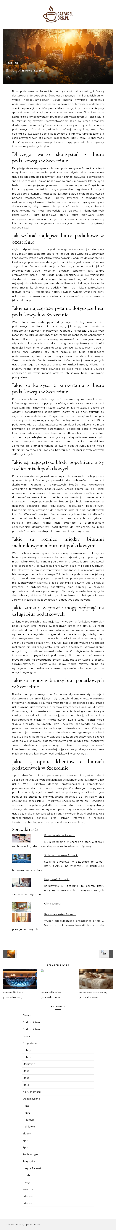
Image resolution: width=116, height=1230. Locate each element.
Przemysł (28, 1119)
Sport (26, 1140)
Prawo (26, 1112)
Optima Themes (32, 1224)
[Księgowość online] (106, 954)
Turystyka (29, 1161)
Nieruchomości (32, 1091)
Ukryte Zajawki (32, 1168)
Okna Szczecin (53, 903)
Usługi (26, 1182)
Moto (26, 1084)
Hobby (27, 1050)
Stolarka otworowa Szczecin (61, 855)
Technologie (30, 1154)
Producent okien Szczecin (60, 914)
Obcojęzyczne (31, 1098)
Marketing (29, 1064)
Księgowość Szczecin (56, 879)
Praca (26, 1105)
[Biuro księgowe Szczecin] (10, 954)
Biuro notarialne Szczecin (59, 835)
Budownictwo (31, 1022)
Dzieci (26, 1036)
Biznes (13, 63)
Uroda (26, 1175)
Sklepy (27, 1133)
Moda (26, 1071)
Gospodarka (30, 1043)
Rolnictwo (29, 1126)
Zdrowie (28, 1196)
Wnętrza (28, 1189)
